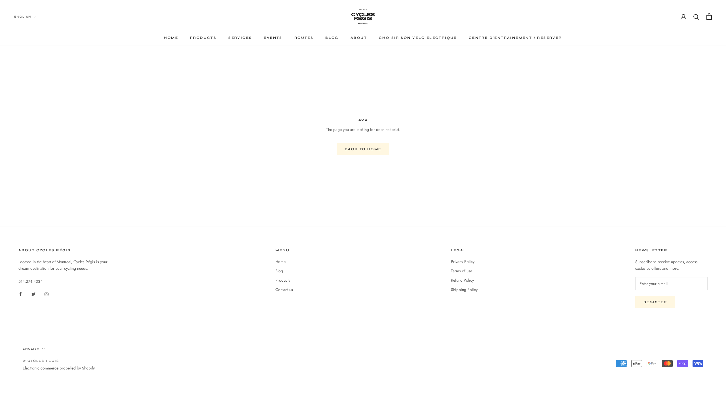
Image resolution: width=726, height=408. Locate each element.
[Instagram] (46, 293)
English (22, 16)
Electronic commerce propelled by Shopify (59, 368)
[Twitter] (33, 293)
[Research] (696, 17)
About (359, 38)
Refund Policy (462, 280)
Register (655, 302)
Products (203, 38)
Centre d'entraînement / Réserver (515, 38)
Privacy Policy (462, 261)
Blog (332, 38)
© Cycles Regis (41, 361)
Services (240, 38)
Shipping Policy (464, 289)
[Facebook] (20, 293)
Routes (303, 38)
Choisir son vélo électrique (418, 38)
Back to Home (363, 149)
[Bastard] (709, 16)
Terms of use (461, 271)
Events (273, 38)
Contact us (284, 289)
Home (171, 38)
